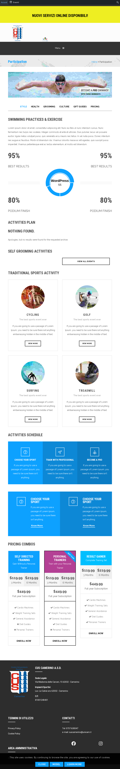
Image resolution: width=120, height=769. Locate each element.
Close (42, 764)
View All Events (86, 261)
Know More (37, 525)
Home (94, 62)
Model (57, 764)
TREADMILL (87, 390)
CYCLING (33, 314)
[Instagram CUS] (101, 743)
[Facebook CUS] (74, 743)
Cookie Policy (14, 733)
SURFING (33, 390)
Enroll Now (24, 641)
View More (33, 343)
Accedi (4, 2)
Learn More (74, 764)
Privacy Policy (14, 728)
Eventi (16, 2)
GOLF (87, 314)
